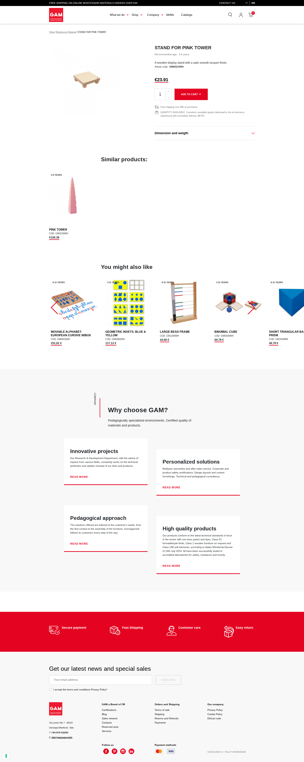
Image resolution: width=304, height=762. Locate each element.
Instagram (123, 751)
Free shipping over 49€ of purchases (179, 107)
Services (106, 731)
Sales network (110, 718)
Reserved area (110, 726)
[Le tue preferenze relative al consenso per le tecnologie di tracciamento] (6, 756)
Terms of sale (162, 710)
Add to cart (191, 94)
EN (253, 3)
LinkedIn (131, 751)
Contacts (107, 722)
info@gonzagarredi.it (62, 737)
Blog (104, 714)
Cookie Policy (214, 714)
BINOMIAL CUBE (225, 331)
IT (247, 3)
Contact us (227, 3)
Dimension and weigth (171, 133)
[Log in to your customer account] (241, 14)
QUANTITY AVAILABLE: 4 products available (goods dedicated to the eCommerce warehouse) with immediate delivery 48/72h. (202, 114)
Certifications (109, 710)
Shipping (159, 714)
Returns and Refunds (166, 718)
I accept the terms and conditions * (80, 689)
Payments (160, 722)
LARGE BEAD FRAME (175, 331)
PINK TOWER (58, 229)
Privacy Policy (98, 689)
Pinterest (114, 751)
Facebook (106, 751)
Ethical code (214, 718)
